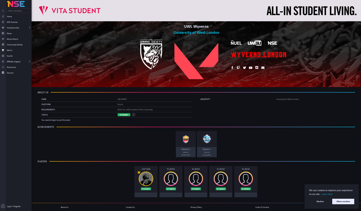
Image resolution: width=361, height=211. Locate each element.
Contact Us (130, 207)
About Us (64, 207)
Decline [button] (320, 201)
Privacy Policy (196, 207)
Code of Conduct (262, 207)
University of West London (196, 32)
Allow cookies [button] (343, 201)
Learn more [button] (327, 194)
